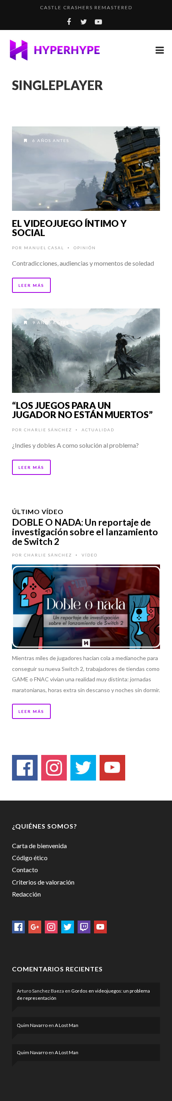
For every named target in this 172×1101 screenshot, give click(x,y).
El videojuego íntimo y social (69, 228)
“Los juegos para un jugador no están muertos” (82, 410)
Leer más (31, 285)
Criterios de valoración (43, 882)
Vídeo (90, 555)
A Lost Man (66, 1025)
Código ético (30, 857)
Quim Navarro (32, 1025)
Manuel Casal (44, 247)
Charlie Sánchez (48, 429)
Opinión (85, 247)
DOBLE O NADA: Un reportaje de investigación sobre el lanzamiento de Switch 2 (85, 531)
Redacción (26, 894)
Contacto (25, 869)
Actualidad (98, 429)
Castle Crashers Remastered (86, 7)
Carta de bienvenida (39, 845)
